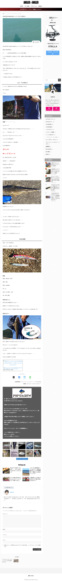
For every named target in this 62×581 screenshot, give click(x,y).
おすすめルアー (50, 121)
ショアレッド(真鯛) (50, 132)
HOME (21, 6)
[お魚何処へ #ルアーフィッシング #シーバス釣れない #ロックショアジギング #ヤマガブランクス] (22, 445)
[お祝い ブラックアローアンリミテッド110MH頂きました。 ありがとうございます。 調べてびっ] (14, 445)
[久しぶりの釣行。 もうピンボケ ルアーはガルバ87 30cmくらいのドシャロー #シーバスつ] (14, 453)
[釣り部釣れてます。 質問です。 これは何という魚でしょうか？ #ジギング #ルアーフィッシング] (29, 453)
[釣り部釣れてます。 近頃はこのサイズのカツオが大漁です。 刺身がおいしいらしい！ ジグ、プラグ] (37, 453)
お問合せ (40, 6)
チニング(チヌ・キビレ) (52, 139)
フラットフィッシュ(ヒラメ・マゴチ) (29, 381)
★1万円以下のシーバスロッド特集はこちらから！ (31, 9)
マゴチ (35, 383)
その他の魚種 (49, 126)
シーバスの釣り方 (50, 134)
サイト (4, 540)
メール (5, 534)
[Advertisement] (53, 68)
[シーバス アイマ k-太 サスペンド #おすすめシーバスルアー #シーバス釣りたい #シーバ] (29, 445)
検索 (59, 80)
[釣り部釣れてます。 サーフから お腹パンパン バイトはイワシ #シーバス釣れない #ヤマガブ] (6, 445)
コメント (5, 513)
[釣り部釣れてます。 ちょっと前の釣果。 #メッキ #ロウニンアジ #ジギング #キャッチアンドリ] (22, 453)
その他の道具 (49, 124)
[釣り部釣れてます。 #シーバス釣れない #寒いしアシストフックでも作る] (37, 445)
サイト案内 (27, 6)
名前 (4, 529)
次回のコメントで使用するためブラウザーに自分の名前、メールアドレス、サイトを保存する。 (22, 546)
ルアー (39, 383)
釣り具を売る (49, 149)
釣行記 (39, 381)
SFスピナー (30, 383)
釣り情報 (48, 151)
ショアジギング (50, 129)
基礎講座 (48, 146)
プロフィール (34, 6)
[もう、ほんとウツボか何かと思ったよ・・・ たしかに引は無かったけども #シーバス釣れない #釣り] (6, 453)
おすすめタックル (50, 119)
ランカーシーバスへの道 (52, 137)
